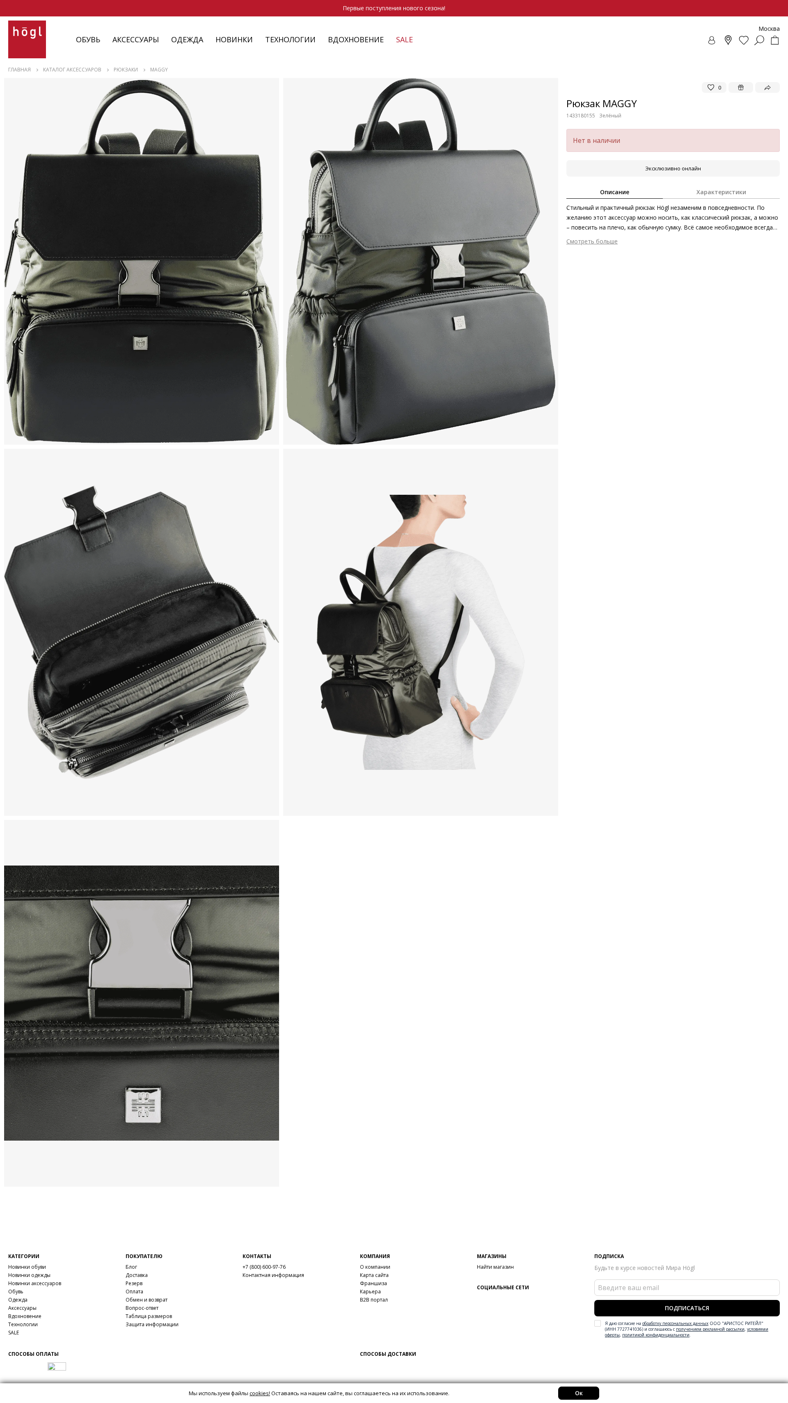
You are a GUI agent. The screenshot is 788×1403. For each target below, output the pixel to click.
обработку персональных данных (675, 1323)
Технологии (23, 1324)
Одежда (187, 39)
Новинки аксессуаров (34, 1283)
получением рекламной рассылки (710, 1329)
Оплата (134, 1291)
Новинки (234, 39)
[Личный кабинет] (712, 40)
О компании (375, 1266)
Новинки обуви (27, 1266)
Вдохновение (356, 39)
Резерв (134, 1283)
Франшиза (373, 1283)
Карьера (370, 1291)
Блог (131, 1266)
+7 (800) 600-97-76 (264, 1266)
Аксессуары (135, 39)
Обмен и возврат (146, 1299)
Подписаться (687, 1308)
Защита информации (152, 1324)
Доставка (137, 1275)
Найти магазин (495, 1266)
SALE (13, 1332)
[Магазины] (728, 40)
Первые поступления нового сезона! (394, 8)
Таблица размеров (149, 1316)
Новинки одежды (29, 1275)
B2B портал (374, 1299)
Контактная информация (273, 1275)
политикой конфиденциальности (656, 1335)
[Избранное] (744, 40)
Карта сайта (374, 1275)
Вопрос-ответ (142, 1307)
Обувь (88, 39)
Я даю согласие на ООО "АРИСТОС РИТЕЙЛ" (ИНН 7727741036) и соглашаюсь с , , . (686, 1329)
